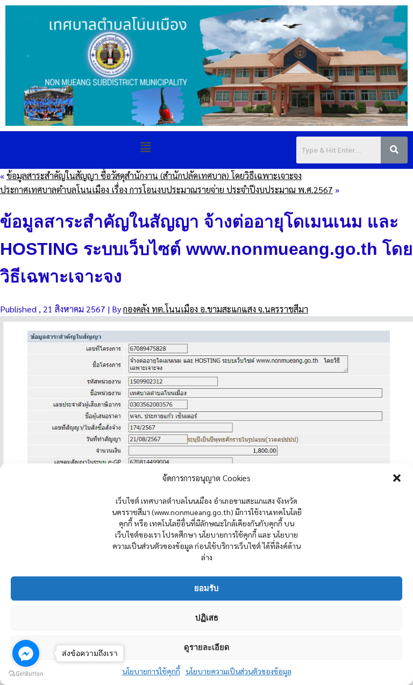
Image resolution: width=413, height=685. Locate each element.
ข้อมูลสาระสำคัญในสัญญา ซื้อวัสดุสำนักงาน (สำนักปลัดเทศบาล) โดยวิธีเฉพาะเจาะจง (154, 175)
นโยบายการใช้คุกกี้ (151, 671)
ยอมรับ (206, 588)
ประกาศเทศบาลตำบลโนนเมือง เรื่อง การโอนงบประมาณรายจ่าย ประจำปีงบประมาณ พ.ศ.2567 (166, 189)
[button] (396, 478)
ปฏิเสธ (206, 617)
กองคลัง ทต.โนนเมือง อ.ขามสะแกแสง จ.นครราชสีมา (215, 309)
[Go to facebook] (25, 653)
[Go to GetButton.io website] (26, 673)
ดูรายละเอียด (207, 647)
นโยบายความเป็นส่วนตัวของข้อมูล (238, 671)
